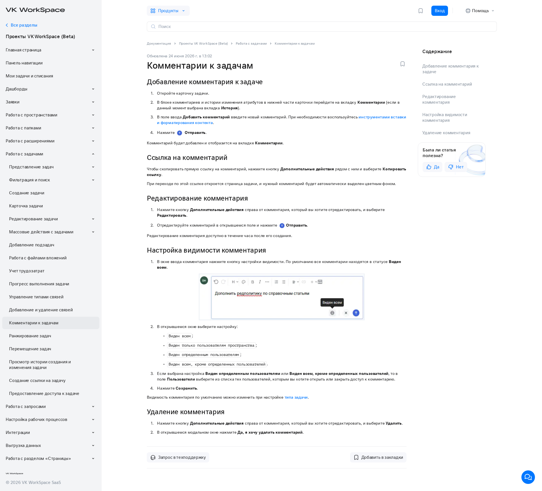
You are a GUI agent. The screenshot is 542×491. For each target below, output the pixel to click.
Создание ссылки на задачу (37, 380)
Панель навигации (24, 63)
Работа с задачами (251, 43)
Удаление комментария (446, 132)
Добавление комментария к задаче (450, 69)
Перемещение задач (30, 348)
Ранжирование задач (30, 335)
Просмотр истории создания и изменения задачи (40, 364)
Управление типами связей (36, 296)
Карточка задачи (26, 205)
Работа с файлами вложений (37, 257)
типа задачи (296, 397)
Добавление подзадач (31, 244)
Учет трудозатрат (26, 270)
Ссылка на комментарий (447, 84)
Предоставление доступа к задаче (44, 393)
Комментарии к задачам (33, 322)
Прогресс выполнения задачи (39, 283)
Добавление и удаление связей (41, 309)
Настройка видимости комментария (444, 117)
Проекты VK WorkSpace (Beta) (40, 36)
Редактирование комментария (439, 99)
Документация (159, 43)
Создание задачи (26, 192)
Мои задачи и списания (29, 76)
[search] (325, 26)
